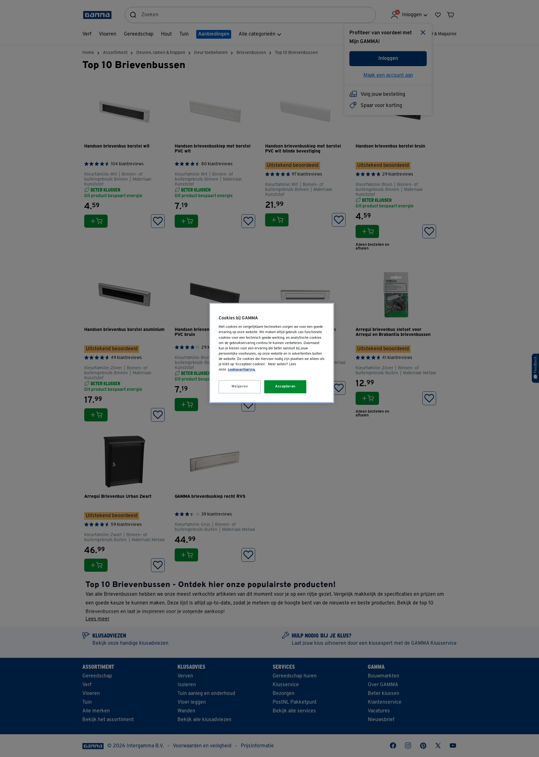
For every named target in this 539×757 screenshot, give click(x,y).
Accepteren (285, 386)
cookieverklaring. (241, 369)
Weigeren (239, 386)
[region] (271, 353)
